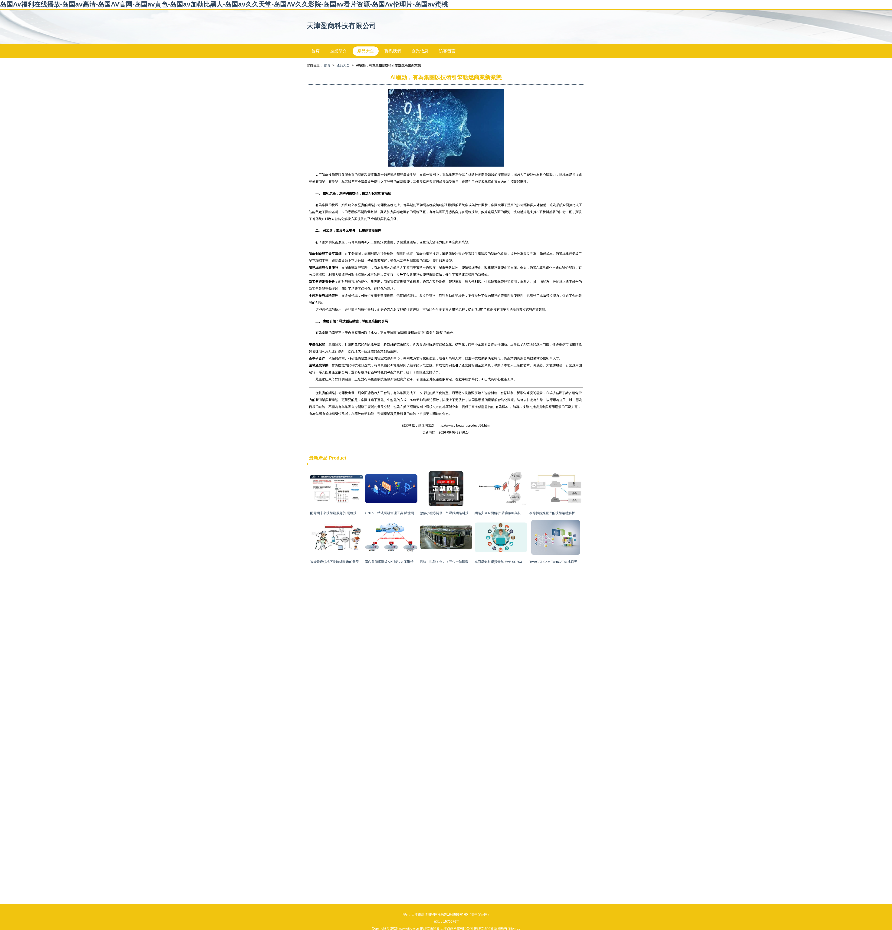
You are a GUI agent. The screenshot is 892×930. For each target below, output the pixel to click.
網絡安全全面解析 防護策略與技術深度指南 (506, 513)
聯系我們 (392, 51)
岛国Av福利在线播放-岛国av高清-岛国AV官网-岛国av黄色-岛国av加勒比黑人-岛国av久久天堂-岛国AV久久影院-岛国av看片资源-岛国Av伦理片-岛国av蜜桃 (224, 4)
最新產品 (318, 457)
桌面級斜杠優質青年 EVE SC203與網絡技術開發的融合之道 (518, 562)
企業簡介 (338, 51)
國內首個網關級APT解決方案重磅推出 (392, 562)
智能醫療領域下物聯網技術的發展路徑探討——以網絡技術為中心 (357, 562)
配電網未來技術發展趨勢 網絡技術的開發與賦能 (344, 513)
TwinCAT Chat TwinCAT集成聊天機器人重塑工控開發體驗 (571, 562)
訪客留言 (447, 51)
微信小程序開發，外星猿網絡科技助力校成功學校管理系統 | (463, 513)
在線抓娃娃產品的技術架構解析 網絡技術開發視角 (565, 513)
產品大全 (365, 51)
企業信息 (420, 51)
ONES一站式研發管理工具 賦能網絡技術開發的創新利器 (405, 513)
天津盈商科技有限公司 (341, 26)
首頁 (315, 51)
